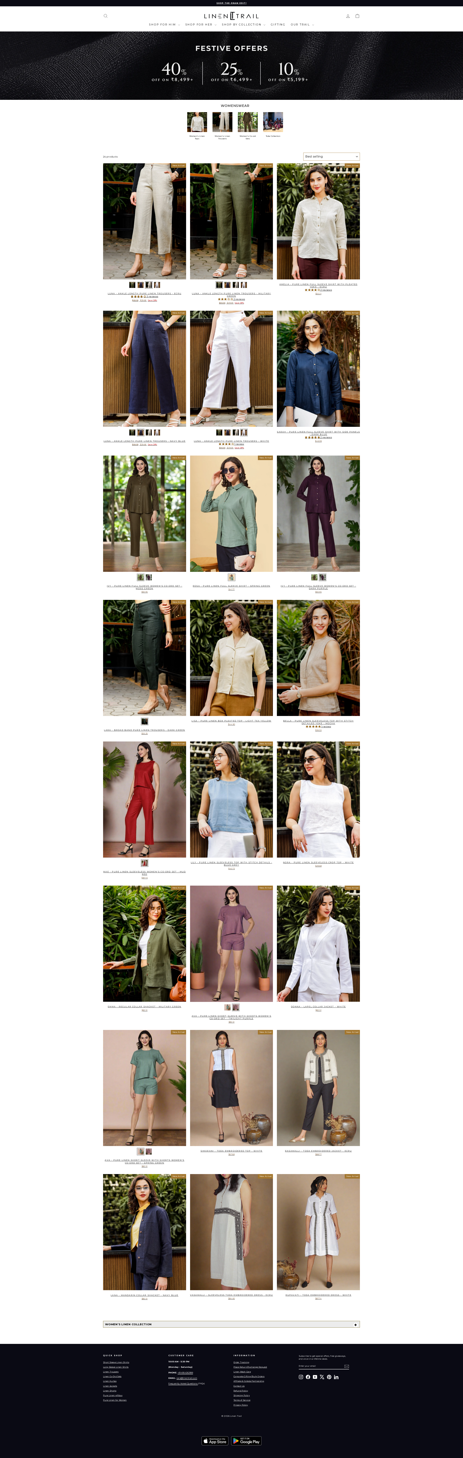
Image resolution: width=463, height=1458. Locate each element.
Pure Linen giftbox (112, 1395)
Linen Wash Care (242, 1371)
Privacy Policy (240, 1405)
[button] (138, 296)
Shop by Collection (242, 24)
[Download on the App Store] (214, 1440)
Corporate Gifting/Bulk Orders (248, 1376)
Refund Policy (240, 1390)
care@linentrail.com (187, 1378)
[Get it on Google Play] (246, 1440)
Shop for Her (199, 24)
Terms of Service (241, 1400)
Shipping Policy (241, 1395)
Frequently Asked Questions (183, 1383)
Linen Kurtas (109, 1381)
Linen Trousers (111, 1371)
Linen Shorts (109, 1390)
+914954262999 (185, 1372)
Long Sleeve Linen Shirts (116, 1367)
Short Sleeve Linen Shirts (116, 1362)
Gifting (278, 24)
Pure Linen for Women (115, 1400)
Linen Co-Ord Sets (112, 1376)
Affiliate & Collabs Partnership (248, 1381)
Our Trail (301, 24)
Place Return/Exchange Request (250, 1367)
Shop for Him (163, 24)
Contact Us (239, 1386)
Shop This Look (144, 276)
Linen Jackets (110, 1386)
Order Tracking (241, 1362)
